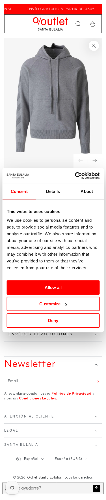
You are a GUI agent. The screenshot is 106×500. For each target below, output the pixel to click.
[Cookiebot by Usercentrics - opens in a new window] (75, 175)
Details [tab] (53, 191)
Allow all (53, 287)
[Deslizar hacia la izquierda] (80, 161)
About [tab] (87, 191)
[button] (78, 24)
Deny (53, 320)
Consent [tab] (19, 191)
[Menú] (13, 24)
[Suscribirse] (98, 381)
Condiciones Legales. (38, 398)
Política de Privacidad (71, 393)
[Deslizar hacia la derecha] (95, 161)
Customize (49, 303)
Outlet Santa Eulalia (44, 477)
